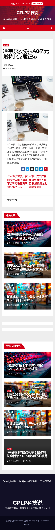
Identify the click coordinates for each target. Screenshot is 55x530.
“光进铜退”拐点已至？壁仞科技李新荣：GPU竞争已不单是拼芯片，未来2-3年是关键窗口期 (27, 458)
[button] (51, 28)
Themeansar (44, 521)
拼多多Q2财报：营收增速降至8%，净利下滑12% (27, 298)
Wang (10, 65)
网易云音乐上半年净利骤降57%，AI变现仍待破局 (25, 236)
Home (26, 524)
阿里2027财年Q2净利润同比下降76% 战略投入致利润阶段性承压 (27, 269)
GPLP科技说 (27, 12)
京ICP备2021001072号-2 (39, 481)
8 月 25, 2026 (15, 461)
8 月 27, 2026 (15, 374)
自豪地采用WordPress (14, 521)
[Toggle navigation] (28, 28)
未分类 (6, 45)
